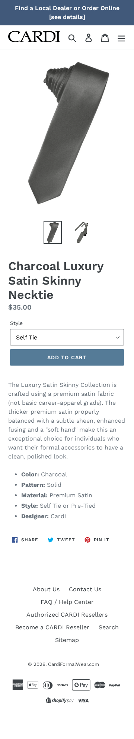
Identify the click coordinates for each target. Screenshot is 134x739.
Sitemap (67, 640)
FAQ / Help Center (67, 601)
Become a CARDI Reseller (52, 627)
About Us (46, 589)
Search (109, 627)
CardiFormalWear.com (73, 664)
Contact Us (85, 589)
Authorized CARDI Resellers (67, 614)
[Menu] (121, 37)
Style (16, 323)
